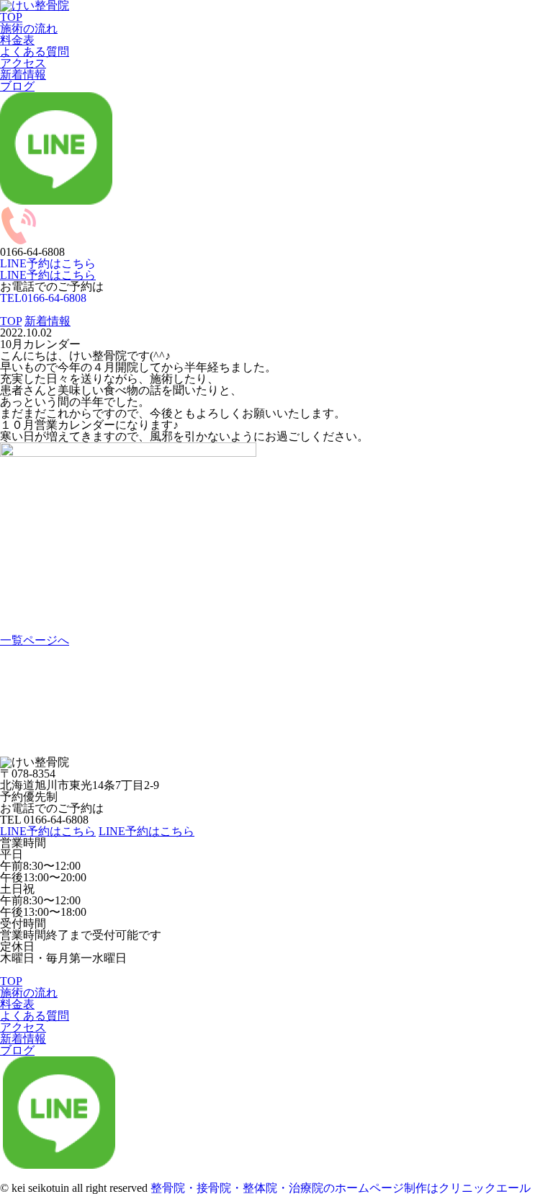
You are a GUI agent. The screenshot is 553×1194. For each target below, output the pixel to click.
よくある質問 (34, 51)
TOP (11, 17)
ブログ (17, 86)
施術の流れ (29, 28)
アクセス (23, 63)
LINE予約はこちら (48, 275)
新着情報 (23, 74)
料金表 (17, 40)
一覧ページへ (34, 640)
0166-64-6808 (43, 298)
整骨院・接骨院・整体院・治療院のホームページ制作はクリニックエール (340, 1188)
